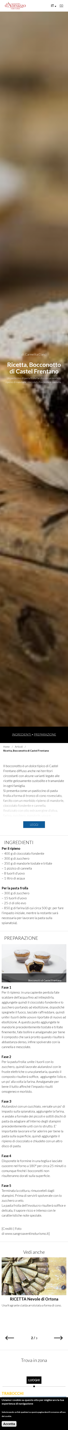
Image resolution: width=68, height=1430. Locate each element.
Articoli (19, 746)
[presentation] (34, 1377)
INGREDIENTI (22, 734)
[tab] (34, 1377)
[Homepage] (15, 6)
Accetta (9, 1424)
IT (53, 6)
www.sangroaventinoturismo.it (27, 1233)
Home (6, 746)
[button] (9, 1337)
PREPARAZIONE (45, 734)
